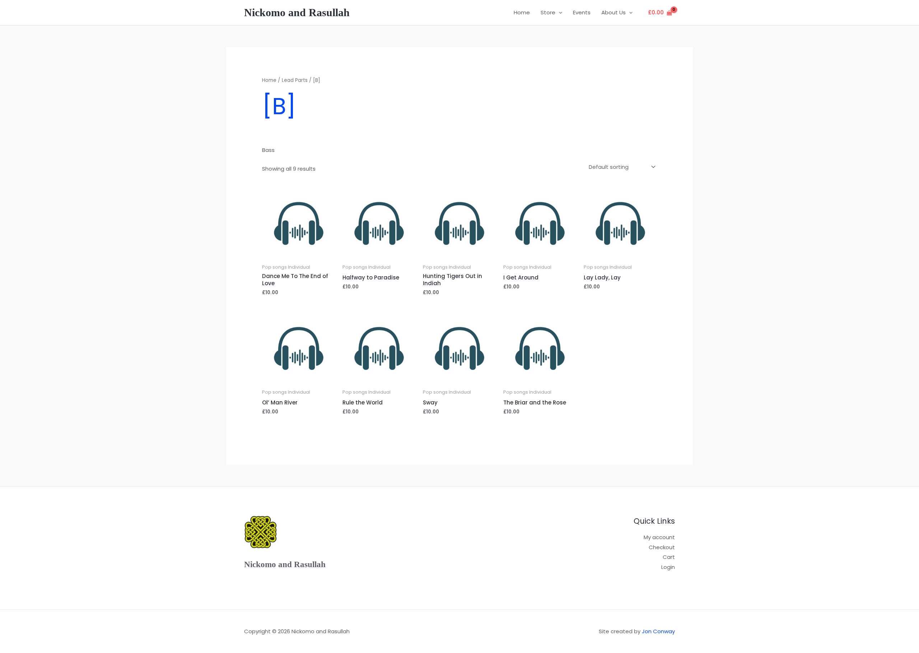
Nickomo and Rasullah (297, 12)
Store (548, 12)
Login (668, 567)
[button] (558, 12)
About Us (613, 12)
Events (582, 12)
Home (522, 12)
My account (659, 537)
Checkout (662, 547)
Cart (669, 557)
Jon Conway (658, 631)
